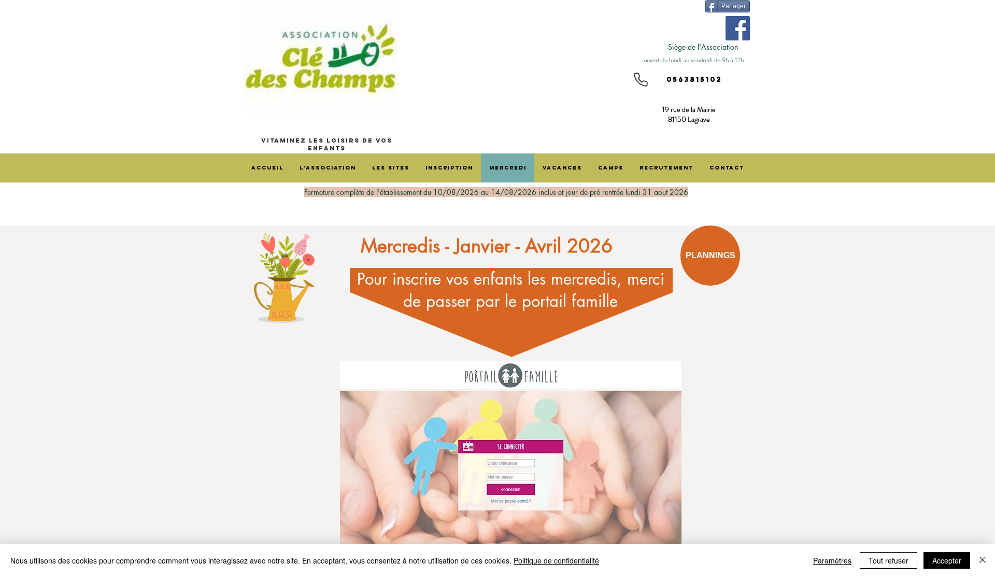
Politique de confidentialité (556, 560)
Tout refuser (888, 560)
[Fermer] (982, 560)
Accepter (946, 560)
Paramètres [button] (832, 560)
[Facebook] (738, 28)
